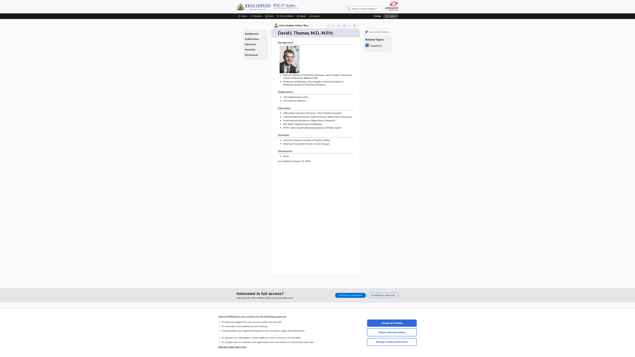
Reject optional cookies (392, 332)
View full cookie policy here (232, 347)
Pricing (377, 16)
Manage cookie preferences (392, 341)
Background (251, 33)
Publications (252, 39)
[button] (315, 16)
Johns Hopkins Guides (277, 7)
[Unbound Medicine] (392, 6)
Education (250, 44)
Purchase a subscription (350, 295)
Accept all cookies (391, 323)
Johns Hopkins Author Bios (293, 25)
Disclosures (251, 54)
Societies (250, 49)
